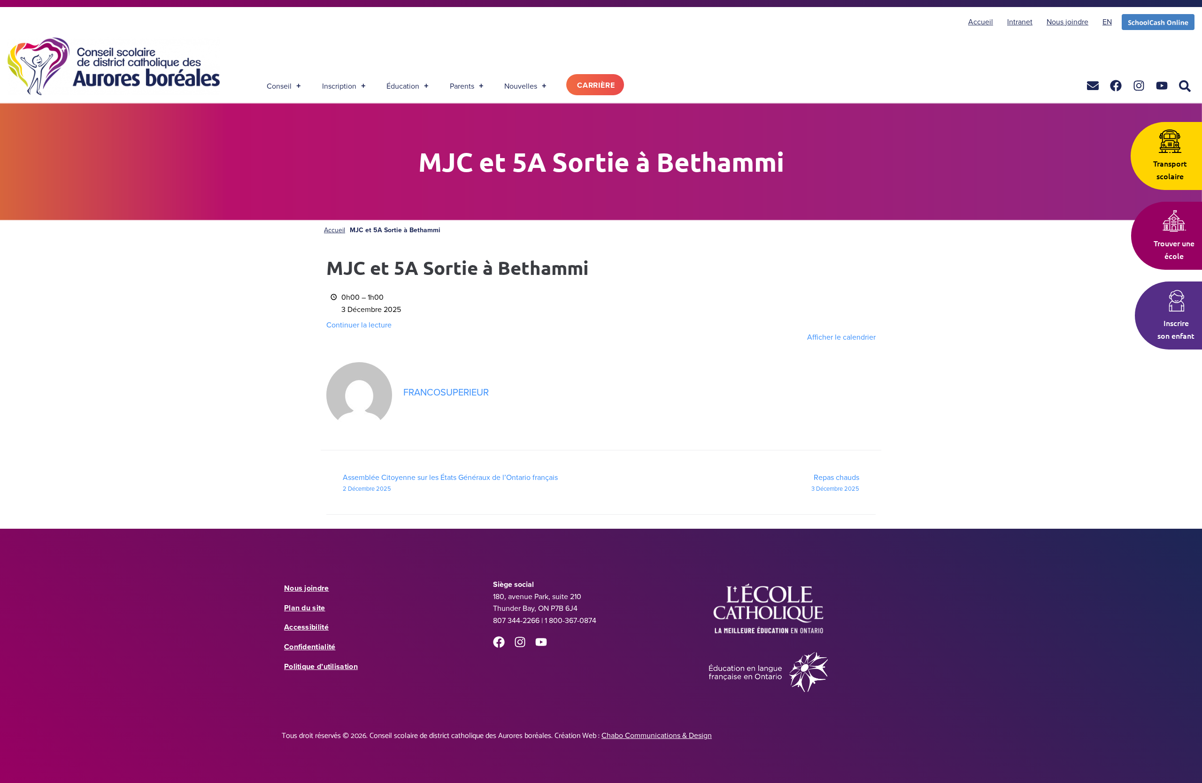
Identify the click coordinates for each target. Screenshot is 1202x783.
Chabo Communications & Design (656, 735)
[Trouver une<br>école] (1174, 221)
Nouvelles (520, 86)
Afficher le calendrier (841, 337)
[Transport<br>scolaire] (1170, 141)
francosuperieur (446, 392)
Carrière (596, 85)
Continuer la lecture (359, 324)
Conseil (279, 86)
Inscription (339, 86)
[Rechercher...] (1185, 86)
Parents (462, 86)
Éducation (402, 86)
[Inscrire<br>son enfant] (1176, 300)
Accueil (334, 230)
